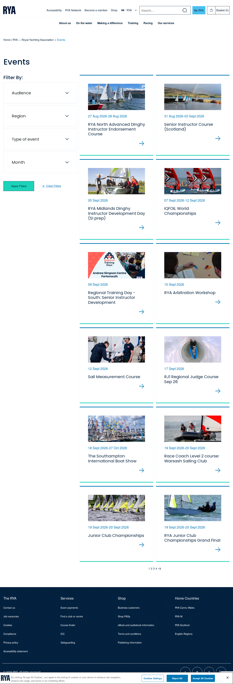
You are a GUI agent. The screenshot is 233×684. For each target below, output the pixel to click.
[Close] (227, 677)
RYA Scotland (182, 625)
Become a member (96, 10)
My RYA (199, 10)
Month (18, 162)
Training (133, 23)
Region (19, 116)
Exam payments (69, 607)
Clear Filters (53, 186)
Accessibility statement (15, 651)
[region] (116, 678)
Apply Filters (18, 186)
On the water (84, 23)
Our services (166, 23)
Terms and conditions (129, 633)
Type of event (25, 139)
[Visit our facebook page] (185, 672)
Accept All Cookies (203, 678)
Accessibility (54, 10)
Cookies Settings (153, 678)
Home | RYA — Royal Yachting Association (28, 40)
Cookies (7, 625)
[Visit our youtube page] (197, 672)
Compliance (9, 633)
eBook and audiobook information (136, 625)
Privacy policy (10, 642)
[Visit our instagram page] (209, 672)
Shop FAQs (124, 616)
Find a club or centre (72, 616)
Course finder (68, 625)
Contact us (9, 607)
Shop (114, 10)
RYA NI (179, 616)
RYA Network (73, 10)
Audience (21, 93)
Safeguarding (68, 642)
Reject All (177, 678)
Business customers (129, 607)
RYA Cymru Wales (184, 607)
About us (65, 23)
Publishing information (130, 642)
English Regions (183, 633)
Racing (148, 23)
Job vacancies (11, 616)
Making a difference (110, 23)
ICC (63, 633)
